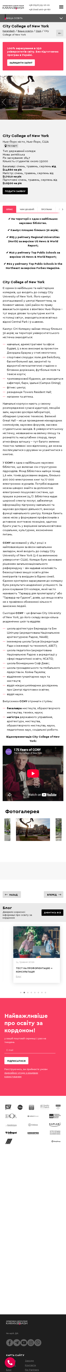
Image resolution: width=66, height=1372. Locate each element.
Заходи (29, 1360)
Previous (4, 102)
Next (61, 102)
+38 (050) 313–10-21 (39, 5)
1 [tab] (21, 992)
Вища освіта (25, 30)
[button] (33, 18)
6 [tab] (38, 992)
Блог (9, 1369)
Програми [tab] (46, 209)
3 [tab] (28, 992)
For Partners (32, 1369)
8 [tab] (45, 992)
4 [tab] (31, 992)
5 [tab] (35, 992)
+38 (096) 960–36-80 (40, 9)
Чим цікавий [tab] (27, 209)
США (38, 30)
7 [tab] (42, 992)
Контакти (30, 1365)
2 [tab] (24, 992)
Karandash (9, 30)
